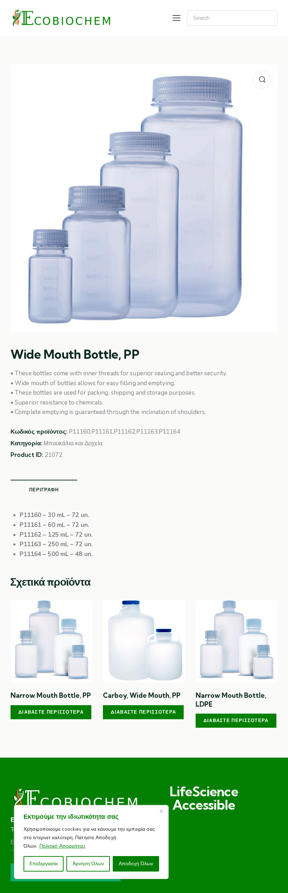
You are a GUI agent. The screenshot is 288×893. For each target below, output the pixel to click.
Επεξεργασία (44, 863)
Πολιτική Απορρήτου (62, 846)
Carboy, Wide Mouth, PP (142, 695)
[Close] (161, 811)
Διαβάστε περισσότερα (51, 712)
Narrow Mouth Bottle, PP (51, 695)
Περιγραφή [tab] (43, 489)
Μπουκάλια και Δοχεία (73, 443)
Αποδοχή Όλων (136, 863)
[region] (91, 842)
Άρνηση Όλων (88, 863)
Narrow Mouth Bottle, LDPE (231, 699)
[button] (262, 79)
